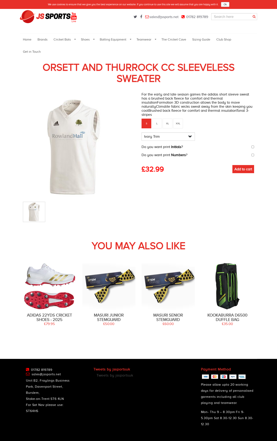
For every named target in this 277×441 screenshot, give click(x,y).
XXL (178, 123)
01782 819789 (197, 17)
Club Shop (223, 39)
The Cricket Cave (173, 39)
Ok (225, 4)
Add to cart (243, 169)
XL (167, 123)
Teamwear (143, 39)
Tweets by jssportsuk (115, 375)
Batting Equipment (113, 39)
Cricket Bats (62, 39)
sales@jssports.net (163, 17)
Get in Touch (32, 52)
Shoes (85, 39)
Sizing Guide (201, 39)
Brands (42, 39)
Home (27, 39)
